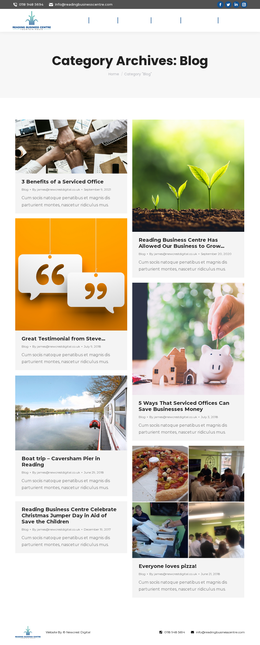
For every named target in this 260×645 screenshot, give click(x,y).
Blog (25, 189)
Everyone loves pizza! (168, 566)
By (56, 189)
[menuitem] (77, 20)
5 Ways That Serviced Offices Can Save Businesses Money (184, 406)
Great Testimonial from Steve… (63, 339)
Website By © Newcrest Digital (68, 632)
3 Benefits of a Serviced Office (63, 182)
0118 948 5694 (31, 4)
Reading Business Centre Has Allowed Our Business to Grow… (181, 243)
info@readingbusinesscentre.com (220, 632)
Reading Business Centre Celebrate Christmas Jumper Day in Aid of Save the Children (69, 515)
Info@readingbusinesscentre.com (83, 4)
